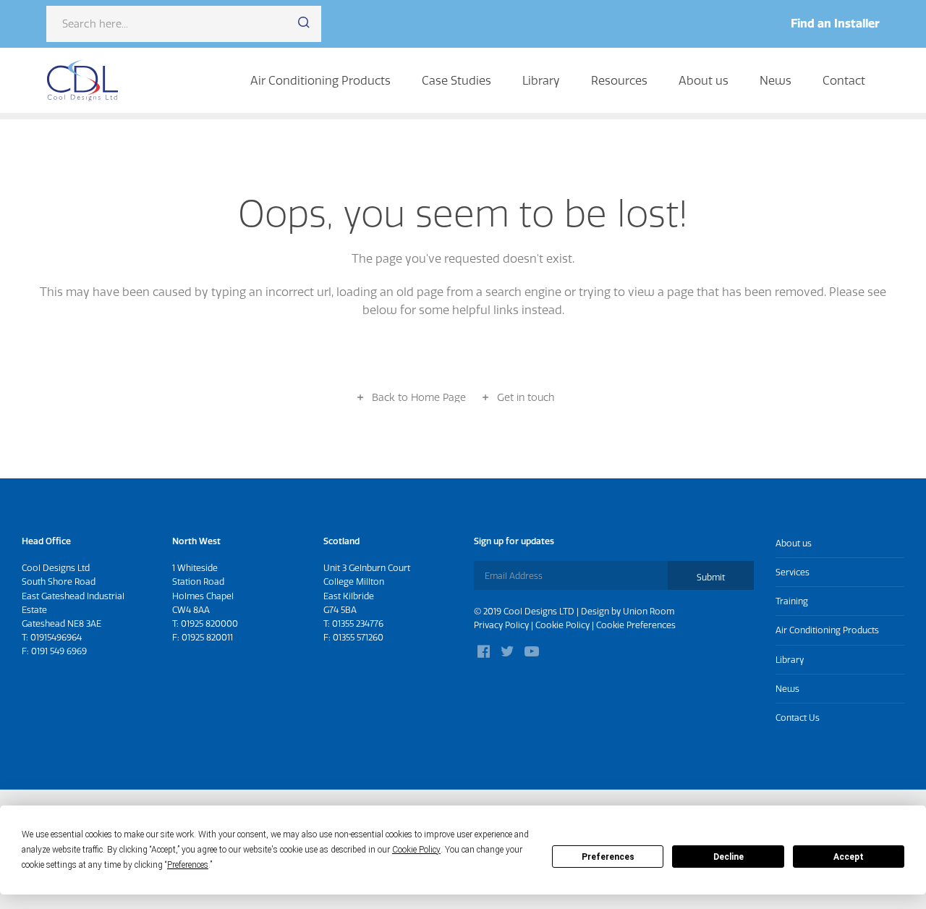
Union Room (648, 611)
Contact (844, 80)
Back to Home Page (419, 397)
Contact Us (798, 717)
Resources (619, 80)
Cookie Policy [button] (416, 850)
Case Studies (456, 80)
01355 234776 (357, 623)
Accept (848, 857)
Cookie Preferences (636, 625)
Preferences (608, 857)
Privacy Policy (501, 625)
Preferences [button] (187, 865)
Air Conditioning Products (320, 80)
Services (793, 572)
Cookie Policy (562, 625)
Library (541, 80)
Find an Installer (835, 23)
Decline (728, 857)
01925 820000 (209, 623)
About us (704, 80)
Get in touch (525, 397)
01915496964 (56, 637)
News (775, 80)
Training (792, 601)
